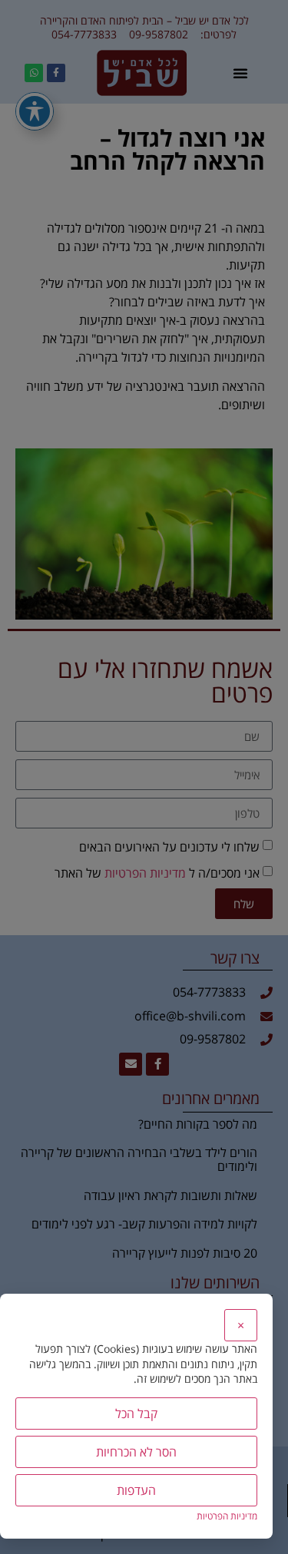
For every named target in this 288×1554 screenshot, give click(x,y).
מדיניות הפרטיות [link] (227, 1516)
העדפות (136, 1490)
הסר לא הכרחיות (136, 1451)
